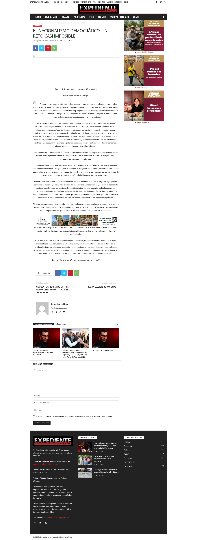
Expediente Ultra (42, 41)
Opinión (127, 454)
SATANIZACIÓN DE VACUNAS (102, 286)
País (94, 2)
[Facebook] (156, 2)
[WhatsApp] (54, 48)
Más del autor (61, 324)
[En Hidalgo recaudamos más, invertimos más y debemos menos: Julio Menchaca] (85, 447)
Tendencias (86, 2)
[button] (163, 17)
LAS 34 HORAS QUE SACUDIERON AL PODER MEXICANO (43, 352)
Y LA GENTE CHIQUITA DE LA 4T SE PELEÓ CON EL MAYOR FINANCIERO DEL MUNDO (53, 289)
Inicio (56, 2)
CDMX (126, 2)
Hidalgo (76, 2)
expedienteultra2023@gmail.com (56, 518)
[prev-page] (114, 324)
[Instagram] (160, 2)
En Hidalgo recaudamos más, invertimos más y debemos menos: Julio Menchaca (106, 445)
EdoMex (101, 2)
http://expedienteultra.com (59, 308)
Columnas (42, 23)
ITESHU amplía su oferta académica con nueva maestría (104, 458)
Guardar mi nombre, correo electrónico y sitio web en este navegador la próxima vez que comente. (74, 416)
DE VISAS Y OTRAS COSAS (102, 350)
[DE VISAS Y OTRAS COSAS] (105, 338)
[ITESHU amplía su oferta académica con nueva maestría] (85, 460)
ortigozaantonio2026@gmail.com (45, 464)
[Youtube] (64, 312)
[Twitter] (165, 2)
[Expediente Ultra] (98, 9)
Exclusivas (128, 466)
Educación (128, 458)
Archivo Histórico (114, 2)
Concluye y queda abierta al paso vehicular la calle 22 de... (106, 470)
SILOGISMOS (65, 2)
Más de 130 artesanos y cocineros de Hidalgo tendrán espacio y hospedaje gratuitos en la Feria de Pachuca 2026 (74, 353)
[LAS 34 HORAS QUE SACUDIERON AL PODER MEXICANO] (46, 338)
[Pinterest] (48, 48)
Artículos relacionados (43, 324)
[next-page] (117, 324)
